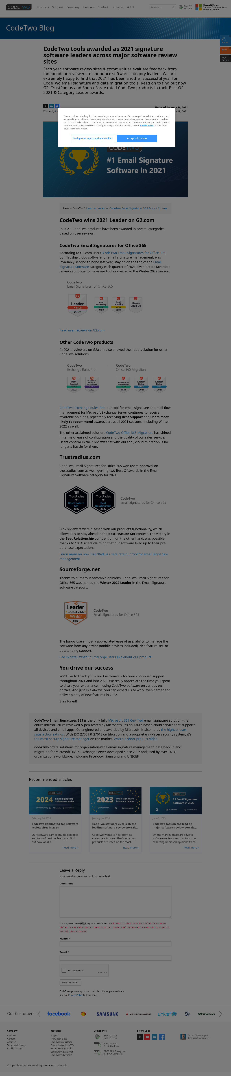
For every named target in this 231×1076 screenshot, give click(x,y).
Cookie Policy (146, 125)
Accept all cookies (137, 138)
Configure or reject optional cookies (93, 138)
